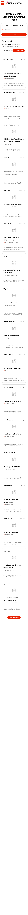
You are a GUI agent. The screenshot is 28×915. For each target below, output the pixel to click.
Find (15, 34)
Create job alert (18, 50)
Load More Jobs (14, 617)
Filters (8, 50)
